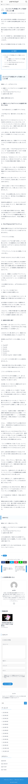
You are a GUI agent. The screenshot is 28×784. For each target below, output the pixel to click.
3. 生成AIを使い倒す (12, 64)
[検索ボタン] (26, 1)
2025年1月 (5, 718)
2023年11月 (6, 751)
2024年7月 (5, 727)
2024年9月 (5, 721)
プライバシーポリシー (9, 779)
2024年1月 (5, 745)
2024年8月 (5, 724)
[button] (3, 562)
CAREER (5, 763)
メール (5, 665)
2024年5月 (5, 733)
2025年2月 (5, 715)
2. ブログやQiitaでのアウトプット (15, 62)
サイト (4, 670)
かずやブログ (14, 1)
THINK (4, 13)
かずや (14, 590)
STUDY (5, 766)
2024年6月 (5, 730)
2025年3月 (5, 712)
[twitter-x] (14, 603)
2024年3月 (5, 739)
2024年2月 (5, 742)
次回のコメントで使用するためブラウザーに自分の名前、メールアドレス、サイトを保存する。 (14, 676)
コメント (5, 644)
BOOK (4, 760)
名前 (4, 660)
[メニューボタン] (1, 1)
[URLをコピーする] (25, 562)
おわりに (7, 66)
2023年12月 (6, 748)
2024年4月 (5, 736)
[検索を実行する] (25, 703)
